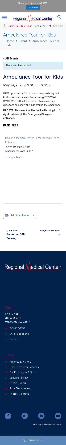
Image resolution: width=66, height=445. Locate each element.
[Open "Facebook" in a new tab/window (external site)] (8, 416)
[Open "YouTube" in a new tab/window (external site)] (58, 416)
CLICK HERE (33, 7)
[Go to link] (33, 266)
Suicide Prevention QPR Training (15, 234)
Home (10, 41)
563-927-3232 (17, 328)
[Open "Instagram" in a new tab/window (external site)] (24, 416)
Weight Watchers (50, 230)
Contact (14, 339)
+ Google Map (13, 157)
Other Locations (19, 333)
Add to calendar (20, 215)
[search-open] (59, 17)
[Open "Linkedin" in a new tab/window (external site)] (41, 416)
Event (23, 41)
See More (58, 26)
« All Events (11, 58)
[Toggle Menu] (4, 17)
